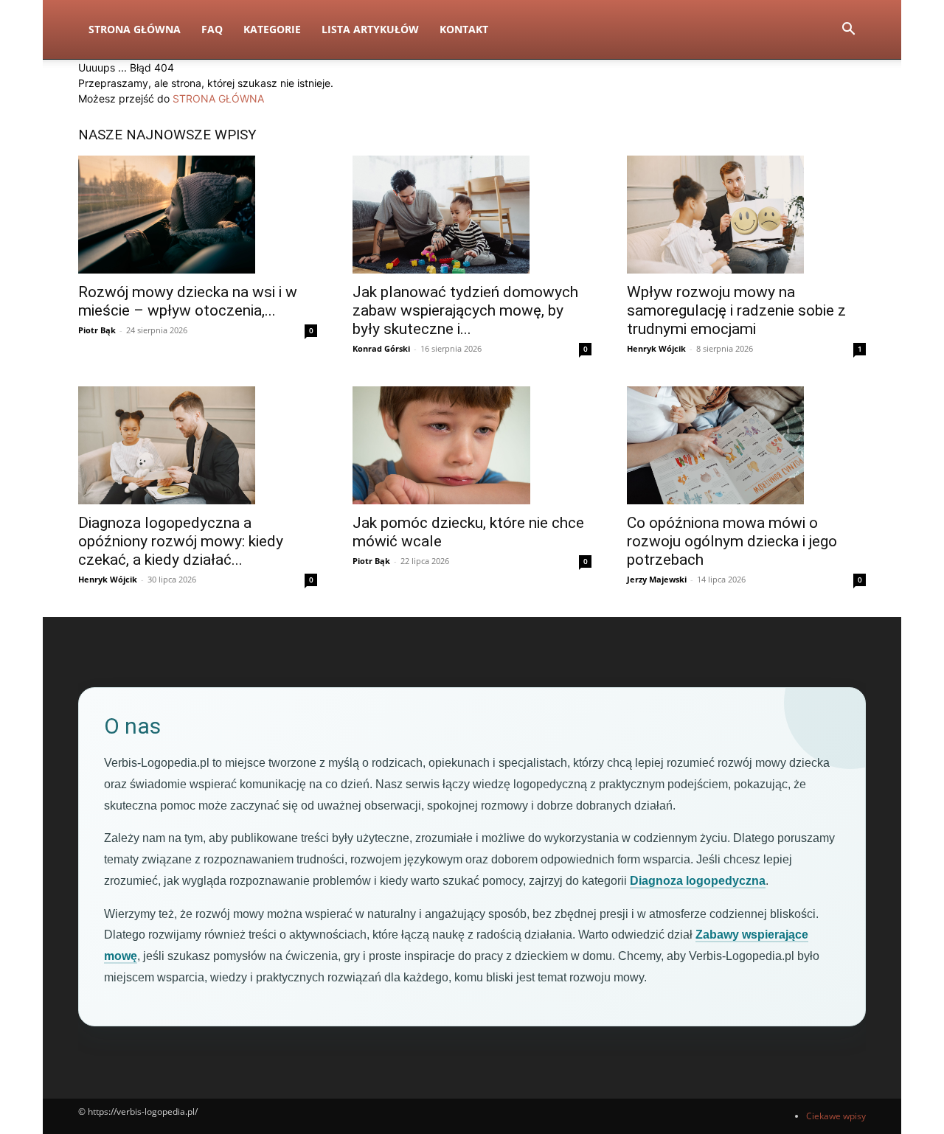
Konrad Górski (381, 348)
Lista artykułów (370, 29)
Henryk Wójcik (656, 348)
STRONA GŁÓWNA (218, 98)
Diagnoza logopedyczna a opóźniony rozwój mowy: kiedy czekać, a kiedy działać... (180, 541)
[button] (848, 31)
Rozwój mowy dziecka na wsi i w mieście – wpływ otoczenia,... (187, 301)
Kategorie (272, 29)
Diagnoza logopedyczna (698, 880)
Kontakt (464, 29)
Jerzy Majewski (657, 579)
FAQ (212, 29)
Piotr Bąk (97, 329)
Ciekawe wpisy (836, 1116)
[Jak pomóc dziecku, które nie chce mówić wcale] (472, 445)
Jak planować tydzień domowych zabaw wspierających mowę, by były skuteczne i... (465, 310)
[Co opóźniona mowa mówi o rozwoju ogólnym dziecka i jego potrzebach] (746, 445)
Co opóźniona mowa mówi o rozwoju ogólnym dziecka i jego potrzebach (732, 541)
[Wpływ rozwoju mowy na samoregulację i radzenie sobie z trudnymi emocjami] (746, 215)
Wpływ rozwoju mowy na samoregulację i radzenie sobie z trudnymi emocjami (736, 310)
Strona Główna (134, 29)
